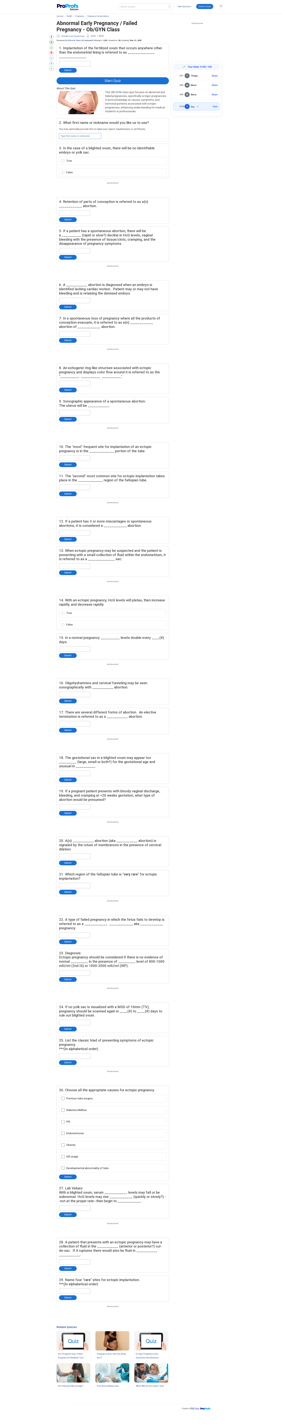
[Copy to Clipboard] (52, 63)
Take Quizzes (183, 6)
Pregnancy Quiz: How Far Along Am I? (111, 1356)
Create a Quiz (204, 6)
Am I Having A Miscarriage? (70, 1386)
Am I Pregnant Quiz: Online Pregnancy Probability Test (71, 1356)
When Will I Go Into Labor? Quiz (150, 1386)
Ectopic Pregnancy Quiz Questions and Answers (147, 1356)
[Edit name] (198, 106)
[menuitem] (184, 7)
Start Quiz (113, 81)
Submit (68, 70)
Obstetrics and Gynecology (72, 36)
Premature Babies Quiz (108, 1386)
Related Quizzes (67, 1327)
